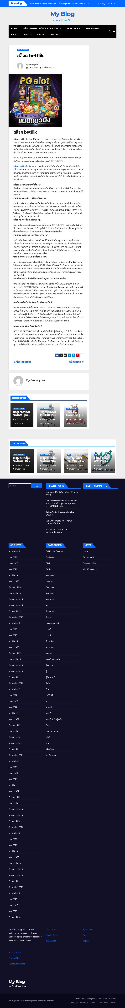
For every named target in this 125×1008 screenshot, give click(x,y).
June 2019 (13, 905)
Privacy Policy (15, 952)
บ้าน (48, 689)
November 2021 (16, 743)
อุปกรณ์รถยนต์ (52, 731)
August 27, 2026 (22, 465)
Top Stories (92, 28)
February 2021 (15, 797)
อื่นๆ (95, 454)
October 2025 (15, 611)
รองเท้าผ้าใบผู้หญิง (54, 719)
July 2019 (13, 899)
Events (15, 35)
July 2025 (13, 629)
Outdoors (50, 587)
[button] (110, 31)
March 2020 (14, 857)
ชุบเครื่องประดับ (53, 659)
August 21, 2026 (49, 465)
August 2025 (14, 623)
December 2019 (16, 869)
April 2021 (13, 785)
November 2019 (16, 875)
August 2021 (14, 761)
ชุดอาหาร (50, 653)
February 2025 (15, 653)
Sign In (86, 941)
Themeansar (50, 1001)
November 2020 (16, 815)
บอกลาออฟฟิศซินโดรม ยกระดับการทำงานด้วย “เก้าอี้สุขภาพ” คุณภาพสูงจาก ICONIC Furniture (62, 503)
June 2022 (13, 701)
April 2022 (13, 713)
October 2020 (15, 821)
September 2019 (16, 887)
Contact (55, 35)
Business (50, 557)
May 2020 (13, 845)
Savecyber (33, 65)
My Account (88, 929)
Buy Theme (51, 941)
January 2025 (15, 659)
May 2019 (13, 911)
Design (49, 569)
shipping (49, 593)
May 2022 (13, 707)
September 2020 (16, 827)
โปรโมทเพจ (51, 755)
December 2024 (16, 665)
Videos (28, 35)
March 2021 (14, 791)
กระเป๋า (49, 629)
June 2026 (13, 563)
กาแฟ (48, 635)
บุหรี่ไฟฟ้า (50, 695)
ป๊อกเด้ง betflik (23, 362)
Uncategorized (23, 49)
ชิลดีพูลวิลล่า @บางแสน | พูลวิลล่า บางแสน (76, 461)
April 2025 (13, 641)
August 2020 (14, 833)
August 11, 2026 (103, 465)
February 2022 (15, 725)
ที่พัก (69, 454)
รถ (47, 701)
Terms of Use (14, 958)
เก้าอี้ (48, 737)
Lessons (49, 581)
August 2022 (14, 689)
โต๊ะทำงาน (50, 749)
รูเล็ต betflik (75, 362)
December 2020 (16, 809)
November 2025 (16, 605)
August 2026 (14, 551)
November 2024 (16, 671)
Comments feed (90, 563)
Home (14, 28)
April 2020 (13, 851)
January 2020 (15, 863)
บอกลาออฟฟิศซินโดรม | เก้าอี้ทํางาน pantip (22, 415)
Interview (50, 575)
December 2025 (16, 599)
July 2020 (13, 839)
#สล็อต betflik (48, 68)
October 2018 (15, 917)
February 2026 (15, 587)
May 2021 (13, 779)
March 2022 (14, 719)
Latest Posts (51, 929)
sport (48, 605)
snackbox (50, 599)
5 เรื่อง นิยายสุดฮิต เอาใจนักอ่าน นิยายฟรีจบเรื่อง (42, 28)
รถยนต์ (49, 707)
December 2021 (16, 737)
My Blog (62, 14)
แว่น (48, 743)
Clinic (48, 563)
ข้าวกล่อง (50, 641)
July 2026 (13, 557)
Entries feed (88, 557)
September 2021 (16, 755)
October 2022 (15, 677)
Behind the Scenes (54, 551)
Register (86, 935)
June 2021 (13, 773)
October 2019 (15, 881)
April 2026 (13, 575)
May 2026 (13, 569)
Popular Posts (52, 935)
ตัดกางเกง (50, 665)
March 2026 (14, 581)
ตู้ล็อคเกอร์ (50, 677)
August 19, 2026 (76, 465)
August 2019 (14, 893)
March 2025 (14, 647)
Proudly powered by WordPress (20, 1001)
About (40, 35)
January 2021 (15, 803)
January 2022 (15, 731)
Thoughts (50, 611)
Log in (85, 551)
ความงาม (50, 647)
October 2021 (15, 749)
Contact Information (17, 964)
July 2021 (13, 767)
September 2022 (16, 683)
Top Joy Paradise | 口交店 (75, 415)
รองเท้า (49, 713)
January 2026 (15, 593)
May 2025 (13, 635)
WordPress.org (89, 569)
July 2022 (13, 695)
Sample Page (74, 28)
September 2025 (16, 617)
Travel (48, 617)
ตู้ (46, 671)
